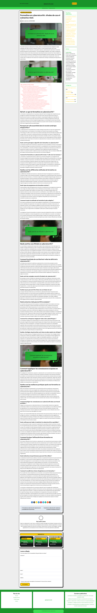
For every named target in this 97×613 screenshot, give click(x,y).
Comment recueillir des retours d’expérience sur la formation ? (33, 108)
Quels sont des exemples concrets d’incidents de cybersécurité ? (33, 96)
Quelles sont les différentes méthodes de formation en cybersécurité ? (34, 90)
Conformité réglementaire (71, 87)
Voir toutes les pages (24, 3)
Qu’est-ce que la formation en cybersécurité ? (30, 86)
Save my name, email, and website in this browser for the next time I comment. (36, 581)
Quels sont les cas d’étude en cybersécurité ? (30, 94)
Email (21, 574)
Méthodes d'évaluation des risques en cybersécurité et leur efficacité (71, 26)
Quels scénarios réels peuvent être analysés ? (30, 98)
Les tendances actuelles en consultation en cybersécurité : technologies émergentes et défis (71, 19)
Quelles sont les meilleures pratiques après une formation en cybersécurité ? (35, 103)
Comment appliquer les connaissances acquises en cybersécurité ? (34, 102)
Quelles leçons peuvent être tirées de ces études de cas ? (32, 97)
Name (21, 570)
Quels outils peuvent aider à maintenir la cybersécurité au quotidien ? (34, 105)
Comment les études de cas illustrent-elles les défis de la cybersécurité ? (35, 95)
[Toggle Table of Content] (49, 85)
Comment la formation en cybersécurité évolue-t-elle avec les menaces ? (35, 89)
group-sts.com (48, 4)
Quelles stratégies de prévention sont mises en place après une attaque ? (35, 100)
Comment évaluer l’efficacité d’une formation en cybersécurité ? (33, 106)
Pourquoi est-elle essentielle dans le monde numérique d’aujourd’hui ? (34, 87)
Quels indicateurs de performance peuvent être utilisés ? (32, 107)
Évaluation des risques (70, 94)
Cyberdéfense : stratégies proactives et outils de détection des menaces (71, 35)
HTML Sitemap (16, 599)
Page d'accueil (74, 3)
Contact (16, 601)
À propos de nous (52, 8)
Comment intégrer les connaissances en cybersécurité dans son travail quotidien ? (36, 104)
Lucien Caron (42, 521)
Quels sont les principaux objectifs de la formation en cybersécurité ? (34, 88)
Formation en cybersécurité (26, 12)
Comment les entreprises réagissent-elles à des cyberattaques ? (33, 99)
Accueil (16, 595)
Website (21, 577)
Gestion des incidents (70, 99)
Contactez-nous (45, 8)
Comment (22, 555)
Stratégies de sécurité (70, 101)
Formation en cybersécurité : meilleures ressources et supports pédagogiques (71, 30)
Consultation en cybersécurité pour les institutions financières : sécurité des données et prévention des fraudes (70, 41)
